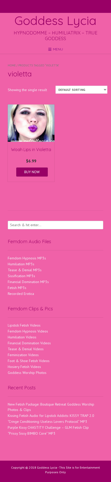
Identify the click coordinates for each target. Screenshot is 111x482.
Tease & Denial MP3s (25, 270)
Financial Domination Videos (29, 343)
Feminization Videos (23, 355)
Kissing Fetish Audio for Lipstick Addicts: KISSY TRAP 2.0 (51, 415)
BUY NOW (32, 172)
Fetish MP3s (17, 287)
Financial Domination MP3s (28, 281)
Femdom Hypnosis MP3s (27, 258)
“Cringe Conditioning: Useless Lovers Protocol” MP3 (47, 421)
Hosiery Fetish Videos (24, 366)
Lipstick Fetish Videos (24, 325)
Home (12, 65)
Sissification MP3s (21, 276)
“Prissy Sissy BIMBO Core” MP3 (32, 433)
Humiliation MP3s (21, 264)
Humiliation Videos (22, 337)
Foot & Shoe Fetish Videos (29, 360)
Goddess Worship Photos (27, 372)
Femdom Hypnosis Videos (28, 331)
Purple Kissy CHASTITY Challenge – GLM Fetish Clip (48, 427)
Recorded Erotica (21, 293)
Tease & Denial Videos (26, 349)
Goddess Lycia (55, 20)
